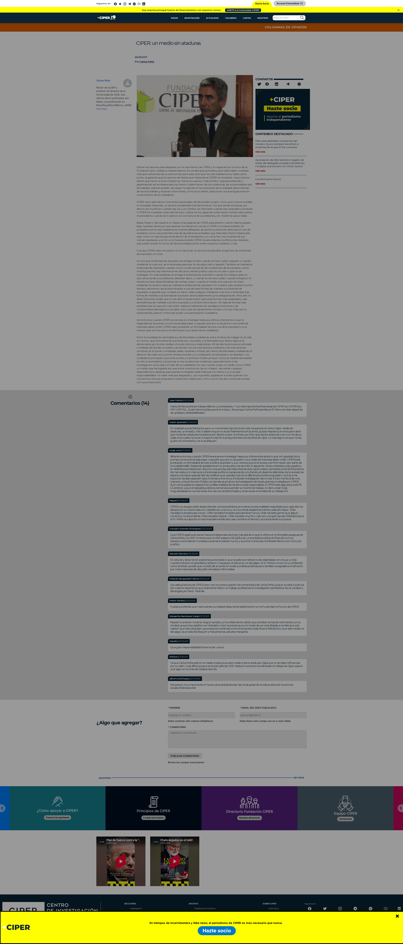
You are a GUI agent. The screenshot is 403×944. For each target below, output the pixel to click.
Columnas (230, 18)
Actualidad (212, 18)
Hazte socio (217, 931)
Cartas (247, 18)
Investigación (191, 18)
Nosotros (262, 18)
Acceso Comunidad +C (290, 3)
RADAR (174, 18)
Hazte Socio (262, 3)
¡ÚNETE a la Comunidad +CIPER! (243, 10)
